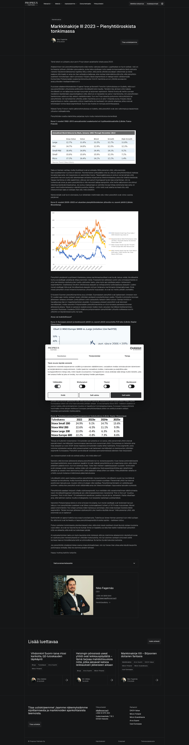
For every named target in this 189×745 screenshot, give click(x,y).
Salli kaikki (126, 395)
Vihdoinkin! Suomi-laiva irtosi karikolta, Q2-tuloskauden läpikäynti (48, 656)
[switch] (80, 385)
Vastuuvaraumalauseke (63, 563)
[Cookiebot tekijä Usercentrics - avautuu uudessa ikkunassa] (131, 348)
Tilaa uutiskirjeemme (129, 42)
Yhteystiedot (98, 4)
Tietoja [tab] (127, 356)
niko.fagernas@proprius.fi (106, 598)
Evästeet (121, 741)
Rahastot (47, 4)
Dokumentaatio (85, 4)
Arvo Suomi (134, 720)
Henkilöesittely (102, 602)
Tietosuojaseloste (148, 741)
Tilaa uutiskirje (34, 724)
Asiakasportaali (152, 4)
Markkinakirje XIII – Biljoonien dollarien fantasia (139, 655)
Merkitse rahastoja (137, 4)
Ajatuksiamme (70, 4)
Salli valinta (94, 395)
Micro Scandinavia (137, 717)
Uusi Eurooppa (136, 724)
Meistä (57, 4)
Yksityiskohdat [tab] (94, 356)
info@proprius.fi (102, 710)
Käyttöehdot (100, 741)
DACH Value (135, 710)
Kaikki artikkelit (154, 641)
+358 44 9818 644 (103, 596)
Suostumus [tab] (61, 356)
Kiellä (63, 395)
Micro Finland (135, 714)
